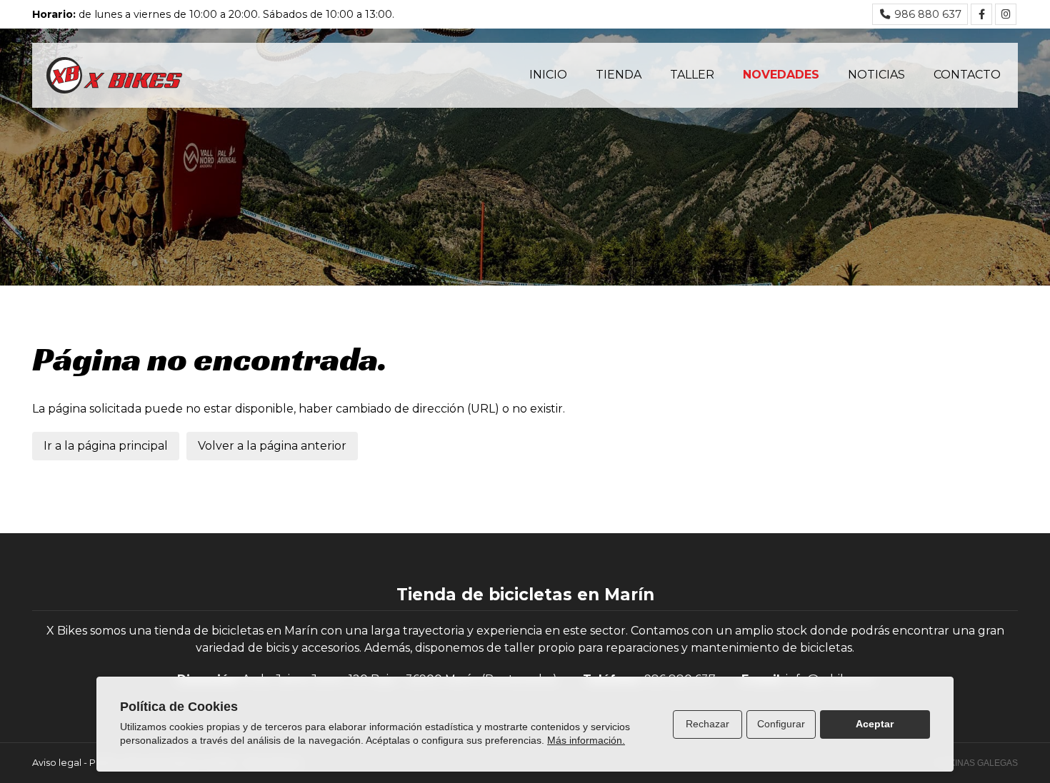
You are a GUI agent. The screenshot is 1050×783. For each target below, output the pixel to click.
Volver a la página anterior (272, 446)
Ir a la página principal (106, 446)
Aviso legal (56, 762)
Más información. (586, 740)
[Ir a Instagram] (1006, 14)
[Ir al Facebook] (981, 14)
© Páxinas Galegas (973, 763)
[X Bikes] (114, 75)
